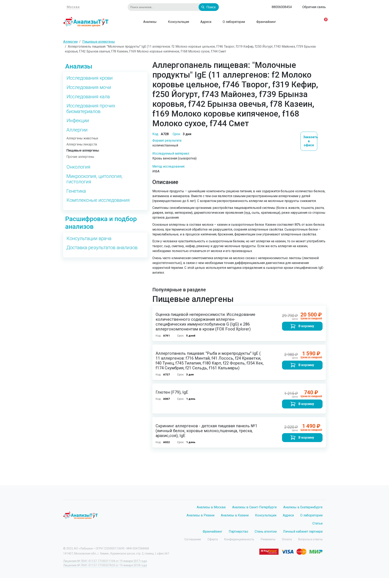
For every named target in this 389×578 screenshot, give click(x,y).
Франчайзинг (265, 22)
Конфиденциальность (239, 539)
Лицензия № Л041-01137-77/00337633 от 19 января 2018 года (105, 565)
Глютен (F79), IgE (172, 392)
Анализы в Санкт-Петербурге (254, 507)
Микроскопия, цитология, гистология (94, 179)
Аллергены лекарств (81, 144)
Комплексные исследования (98, 200)
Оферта (212, 539)
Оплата (287, 539)
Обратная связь (314, 7)
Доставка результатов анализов (102, 247)
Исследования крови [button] (89, 78)
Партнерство (238, 531)
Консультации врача (88, 238)
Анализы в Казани (235, 515)
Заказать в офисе (310, 141)
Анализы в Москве (211, 507)
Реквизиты (268, 539)
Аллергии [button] (77, 130)
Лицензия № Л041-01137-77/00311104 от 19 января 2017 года (105, 561)
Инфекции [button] (77, 120)
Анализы (149, 22)
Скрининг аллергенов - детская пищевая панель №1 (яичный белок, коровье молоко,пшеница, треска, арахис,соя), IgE (206, 430)
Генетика (76, 191)
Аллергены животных (82, 138)
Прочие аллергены (80, 157)
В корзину (306, 326)
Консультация (178, 22)
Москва (73, 7)
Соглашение (192, 539)
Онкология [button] (78, 167)
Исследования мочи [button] (88, 87)
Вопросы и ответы (310, 539)
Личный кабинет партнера (303, 531)
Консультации (265, 515)
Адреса (205, 22)
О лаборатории (233, 22)
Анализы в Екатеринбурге (303, 507)
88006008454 (282, 7)
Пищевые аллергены (82, 150)
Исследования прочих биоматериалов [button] (90, 108)
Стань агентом (266, 531)
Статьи (317, 523)
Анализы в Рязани (200, 515)
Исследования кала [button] (88, 96)
